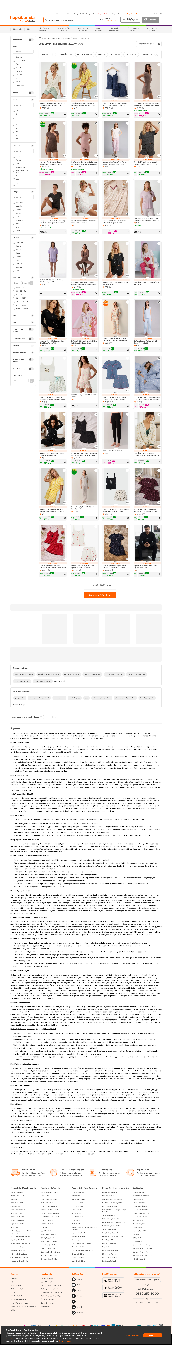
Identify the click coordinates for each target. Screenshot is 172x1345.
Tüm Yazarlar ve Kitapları (141, 1196)
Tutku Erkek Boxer (16, 1213)
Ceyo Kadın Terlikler (78, 1247)
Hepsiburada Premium (135, 14)
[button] (31, 283)
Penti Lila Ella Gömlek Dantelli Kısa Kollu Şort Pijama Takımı (51, 281)
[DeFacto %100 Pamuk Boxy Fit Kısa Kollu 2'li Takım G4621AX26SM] (116, 139)
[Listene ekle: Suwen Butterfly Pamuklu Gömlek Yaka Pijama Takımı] (95, 470)
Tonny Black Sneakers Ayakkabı (82, 1250)
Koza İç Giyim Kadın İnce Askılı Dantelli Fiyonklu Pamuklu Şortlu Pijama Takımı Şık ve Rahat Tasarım (84, 454)
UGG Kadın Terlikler (78, 1236)
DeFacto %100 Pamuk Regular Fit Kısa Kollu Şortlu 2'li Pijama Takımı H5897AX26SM (84, 342)
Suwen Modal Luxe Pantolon (112, 451)
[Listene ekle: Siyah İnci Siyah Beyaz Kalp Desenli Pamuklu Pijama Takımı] (64, 414)
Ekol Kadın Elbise (77, 1217)
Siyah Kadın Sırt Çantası (49, 1255)
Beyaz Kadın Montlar (48, 1248)
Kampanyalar (90, 14)
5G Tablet (136, 1234)
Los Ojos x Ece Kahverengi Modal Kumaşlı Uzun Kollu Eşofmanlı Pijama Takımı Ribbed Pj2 (83, 283)
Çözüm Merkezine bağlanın (147, 1280)
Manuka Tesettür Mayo (79, 1233)
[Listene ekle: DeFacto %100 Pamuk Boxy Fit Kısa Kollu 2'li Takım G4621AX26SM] (127, 123)
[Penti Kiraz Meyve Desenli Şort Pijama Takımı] (84, 374)
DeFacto (19, 75)
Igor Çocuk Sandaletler (110, 1192)
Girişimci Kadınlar (104, 14)
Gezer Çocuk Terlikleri (109, 1257)
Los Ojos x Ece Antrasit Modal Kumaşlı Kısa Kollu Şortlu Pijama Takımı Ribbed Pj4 (53, 222)
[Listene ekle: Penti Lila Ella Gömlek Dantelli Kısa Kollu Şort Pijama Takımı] (64, 243)
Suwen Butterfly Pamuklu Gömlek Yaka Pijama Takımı (82, 508)
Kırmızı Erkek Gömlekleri (49, 1241)
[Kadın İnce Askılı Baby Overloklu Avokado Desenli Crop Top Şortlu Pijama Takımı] (53, 374)
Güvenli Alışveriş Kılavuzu (19, 1303)
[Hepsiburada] (22, 18)
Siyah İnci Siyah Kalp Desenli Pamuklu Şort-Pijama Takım (115, 283)
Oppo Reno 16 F (138, 1241)
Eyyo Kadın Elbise (77, 1206)
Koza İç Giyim (20, 60)
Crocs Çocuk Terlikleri (109, 1206)
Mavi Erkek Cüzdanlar (48, 1245)
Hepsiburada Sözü (139, 1192)
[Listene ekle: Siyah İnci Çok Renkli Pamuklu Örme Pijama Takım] (158, 243)
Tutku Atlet (14, 1227)
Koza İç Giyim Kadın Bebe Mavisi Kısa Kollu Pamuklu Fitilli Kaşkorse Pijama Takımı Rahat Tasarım (147, 398)
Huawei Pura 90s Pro (140, 1217)
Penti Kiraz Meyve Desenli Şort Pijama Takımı (84, 396)
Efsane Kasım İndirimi (140, 1206)
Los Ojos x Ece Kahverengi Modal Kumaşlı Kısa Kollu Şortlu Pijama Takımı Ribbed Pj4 (51, 163)
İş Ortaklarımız (15, 1282)
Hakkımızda (14, 1278)
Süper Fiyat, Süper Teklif (75, 14)
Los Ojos (19, 71)
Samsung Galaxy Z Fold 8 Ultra (143, 1248)
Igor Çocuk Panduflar (109, 1243)
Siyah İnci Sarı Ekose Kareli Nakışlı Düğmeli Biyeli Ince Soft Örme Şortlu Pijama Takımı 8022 (52, 510)
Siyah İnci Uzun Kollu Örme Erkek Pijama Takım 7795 (145, 567)
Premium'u (24, 21)
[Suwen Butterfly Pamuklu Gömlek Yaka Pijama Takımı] (84, 486)
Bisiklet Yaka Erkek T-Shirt (50, 1217)
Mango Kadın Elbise (78, 1213)
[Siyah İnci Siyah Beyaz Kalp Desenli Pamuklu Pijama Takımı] (53, 430)
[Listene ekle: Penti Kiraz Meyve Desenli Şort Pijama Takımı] (95, 358)
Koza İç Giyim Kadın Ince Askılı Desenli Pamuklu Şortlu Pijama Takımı (116, 510)
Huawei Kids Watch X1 (140, 1210)
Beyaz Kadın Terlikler (48, 1220)
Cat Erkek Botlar (15, 1206)
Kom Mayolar (76, 1240)
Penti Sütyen (76, 1220)
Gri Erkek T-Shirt (46, 1227)
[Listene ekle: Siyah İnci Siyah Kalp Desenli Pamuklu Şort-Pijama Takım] (127, 243)
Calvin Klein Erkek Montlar (19, 1257)
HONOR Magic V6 (139, 1259)
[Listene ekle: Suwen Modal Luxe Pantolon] (127, 414)
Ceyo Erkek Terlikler (17, 1224)
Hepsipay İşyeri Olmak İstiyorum (51, 1285)
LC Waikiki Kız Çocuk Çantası (112, 1203)
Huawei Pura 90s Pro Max (141, 1213)
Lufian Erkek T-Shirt (17, 1196)
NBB (17, 78)
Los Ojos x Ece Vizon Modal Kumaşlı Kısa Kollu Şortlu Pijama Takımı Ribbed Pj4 (147, 104)
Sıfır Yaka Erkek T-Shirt (49, 1259)
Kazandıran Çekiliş (139, 1224)
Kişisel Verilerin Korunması (19, 1296)
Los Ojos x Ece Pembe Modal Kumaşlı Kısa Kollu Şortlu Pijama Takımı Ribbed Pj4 (84, 163)
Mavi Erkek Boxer (47, 1203)
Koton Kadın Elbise (78, 1254)
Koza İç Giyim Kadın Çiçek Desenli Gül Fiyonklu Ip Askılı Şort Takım (84, 567)
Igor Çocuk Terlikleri (109, 1261)
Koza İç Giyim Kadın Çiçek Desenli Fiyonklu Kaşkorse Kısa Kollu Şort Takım (114, 398)
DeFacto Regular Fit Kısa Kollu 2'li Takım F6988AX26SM (145, 342)
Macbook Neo (138, 1220)
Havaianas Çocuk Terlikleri (111, 1226)
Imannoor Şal (76, 1196)
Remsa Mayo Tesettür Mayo (81, 1243)
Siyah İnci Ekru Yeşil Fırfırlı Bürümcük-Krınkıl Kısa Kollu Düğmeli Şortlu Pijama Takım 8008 (52, 104)
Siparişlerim (60, 14)
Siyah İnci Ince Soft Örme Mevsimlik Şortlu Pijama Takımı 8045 (83, 222)
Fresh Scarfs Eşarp (78, 1192)
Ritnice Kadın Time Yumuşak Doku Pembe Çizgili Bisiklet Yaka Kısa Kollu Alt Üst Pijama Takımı (146, 219)
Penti (17, 64)
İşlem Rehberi (45, 1306)
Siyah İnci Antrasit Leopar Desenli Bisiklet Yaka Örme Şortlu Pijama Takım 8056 (145, 163)
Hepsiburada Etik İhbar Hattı (147, 1303)
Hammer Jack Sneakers (18, 1247)
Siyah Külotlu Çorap (47, 1224)
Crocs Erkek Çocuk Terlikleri (111, 1219)
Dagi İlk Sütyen (107, 1247)
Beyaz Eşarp (45, 1196)
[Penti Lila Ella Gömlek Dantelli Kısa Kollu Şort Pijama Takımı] (53, 260)
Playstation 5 (137, 1227)
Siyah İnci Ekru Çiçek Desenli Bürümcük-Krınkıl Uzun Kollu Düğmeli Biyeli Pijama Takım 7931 (147, 454)
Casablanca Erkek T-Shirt (19, 1261)
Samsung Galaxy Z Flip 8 (141, 1252)
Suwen (18, 67)
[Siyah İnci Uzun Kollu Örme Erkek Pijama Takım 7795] (147, 543)
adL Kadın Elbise (77, 1203)
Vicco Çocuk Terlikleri (109, 1229)
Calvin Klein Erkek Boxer (18, 1254)
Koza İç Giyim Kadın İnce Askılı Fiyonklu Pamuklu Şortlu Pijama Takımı (53, 567)
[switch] (31, 39)
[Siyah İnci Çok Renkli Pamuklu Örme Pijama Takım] (147, 260)
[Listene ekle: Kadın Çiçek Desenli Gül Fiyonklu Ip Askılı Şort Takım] (95, 526)
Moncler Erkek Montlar (18, 1250)
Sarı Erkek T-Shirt (47, 1231)
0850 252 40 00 (147, 1293)
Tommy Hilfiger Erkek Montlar (20, 1243)
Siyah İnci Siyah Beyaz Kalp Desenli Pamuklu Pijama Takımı (52, 454)
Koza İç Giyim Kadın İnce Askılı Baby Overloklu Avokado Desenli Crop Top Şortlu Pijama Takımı (52, 398)
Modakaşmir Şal (77, 1210)
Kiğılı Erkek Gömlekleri (17, 1240)
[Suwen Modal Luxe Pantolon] (116, 430)
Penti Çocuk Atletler (109, 1240)
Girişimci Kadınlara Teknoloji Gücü (52, 1292)
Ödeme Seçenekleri (47, 1299)
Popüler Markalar (138, 1203)
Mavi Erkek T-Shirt (16, 1199)
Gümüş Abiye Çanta (47, 1238)
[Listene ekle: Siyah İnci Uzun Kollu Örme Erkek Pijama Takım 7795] (158, 526)
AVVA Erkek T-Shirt (16, 1203)
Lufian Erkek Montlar (17, 1217)
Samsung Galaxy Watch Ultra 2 (143, 1255)
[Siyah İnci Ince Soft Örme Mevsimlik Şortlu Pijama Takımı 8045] (84, 198)
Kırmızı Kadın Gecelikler (49, 1199)
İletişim (12, 1310)
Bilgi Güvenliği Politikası (18, 1299)
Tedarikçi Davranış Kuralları (50, 1289)
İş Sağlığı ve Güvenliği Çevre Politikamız (23, 1306)
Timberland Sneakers (17, 1210)
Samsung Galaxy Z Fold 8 (141, 1245)
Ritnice (18, 82)
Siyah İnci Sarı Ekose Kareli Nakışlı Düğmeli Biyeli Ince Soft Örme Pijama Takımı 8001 (83, 104)
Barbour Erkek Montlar (17, 1220)
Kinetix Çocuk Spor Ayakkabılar (112, 1236)
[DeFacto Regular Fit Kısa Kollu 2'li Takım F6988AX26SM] (147, 318)
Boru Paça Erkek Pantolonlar (50, 1252)
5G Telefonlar (137, 1238)
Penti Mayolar (76, 1224)
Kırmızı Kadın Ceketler (48, 1234)
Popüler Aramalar (138, 1199)
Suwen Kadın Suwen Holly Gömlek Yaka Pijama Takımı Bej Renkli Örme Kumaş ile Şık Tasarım (115, 340)
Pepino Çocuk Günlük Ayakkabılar (113, 1222)
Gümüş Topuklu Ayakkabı (49, 1192)
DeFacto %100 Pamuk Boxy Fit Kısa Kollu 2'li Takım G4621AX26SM (115, 163)
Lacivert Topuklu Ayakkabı (50, 1213)
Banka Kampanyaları (48, 1303)
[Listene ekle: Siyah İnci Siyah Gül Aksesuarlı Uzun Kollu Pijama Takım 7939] (64, 302)
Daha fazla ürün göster (100, 595)
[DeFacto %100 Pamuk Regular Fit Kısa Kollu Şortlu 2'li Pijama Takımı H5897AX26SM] (84, 318)
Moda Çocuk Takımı (109, 1254)
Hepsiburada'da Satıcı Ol (153, 14)
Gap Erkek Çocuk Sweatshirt (112, 1199)
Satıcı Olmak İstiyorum (48, 1282)
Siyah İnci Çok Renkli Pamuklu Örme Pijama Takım (146, 283)
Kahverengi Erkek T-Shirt (49, 1210)
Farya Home (20, 85)
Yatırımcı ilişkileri (15, 1285)
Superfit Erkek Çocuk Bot (110, 1233)
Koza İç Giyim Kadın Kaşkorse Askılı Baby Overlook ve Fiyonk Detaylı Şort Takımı (115, 104)
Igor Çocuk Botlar (108, 1196)
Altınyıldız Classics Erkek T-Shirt (21, 1236)
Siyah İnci (19, 57)
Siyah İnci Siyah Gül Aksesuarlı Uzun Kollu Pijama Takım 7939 (52, 342)
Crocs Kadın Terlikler (78, 1199)
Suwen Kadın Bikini (78, 1257)
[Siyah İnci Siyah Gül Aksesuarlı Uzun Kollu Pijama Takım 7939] (53, 318)
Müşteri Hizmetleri (118, 14)
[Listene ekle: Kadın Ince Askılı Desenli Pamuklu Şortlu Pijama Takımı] (127, 470)
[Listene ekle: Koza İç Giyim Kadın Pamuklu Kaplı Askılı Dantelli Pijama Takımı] (127, 181)
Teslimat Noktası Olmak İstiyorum (52, 1296)
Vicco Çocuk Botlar (108, 1215)
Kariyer (12, 1292)
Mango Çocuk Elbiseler (110, 1250)
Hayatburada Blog (47, 1278)
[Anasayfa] (40, 38)
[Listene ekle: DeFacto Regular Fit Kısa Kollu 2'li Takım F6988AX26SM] (158, 302)
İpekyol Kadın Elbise (78, 1261)
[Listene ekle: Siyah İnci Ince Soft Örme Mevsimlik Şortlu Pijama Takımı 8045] (95, 181)
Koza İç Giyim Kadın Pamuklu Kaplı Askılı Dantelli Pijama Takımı (114, 222)
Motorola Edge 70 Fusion (141, 1231)
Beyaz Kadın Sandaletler (49, 1206)
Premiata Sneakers (16, 1192)
